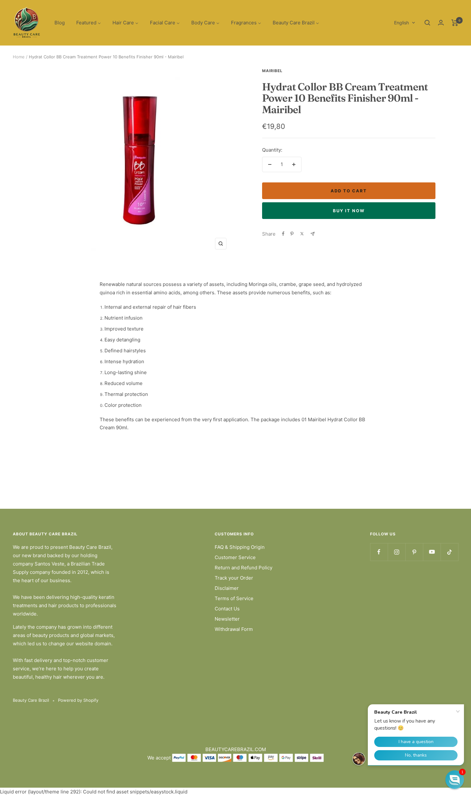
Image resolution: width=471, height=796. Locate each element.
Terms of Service (234, 598)
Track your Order (234, 578)
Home (19, 56)
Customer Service (235, 557)
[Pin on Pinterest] (291, 233)
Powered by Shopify (78, 700)
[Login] (441, 22)
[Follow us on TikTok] (449, 552)
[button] (454, 779)
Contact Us (227, 609)
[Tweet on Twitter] (302, 233)
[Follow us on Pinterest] (414, 552)
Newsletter (227, 619)
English (401, 22)
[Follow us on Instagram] (396, 552)
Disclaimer (227, 588)
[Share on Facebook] (283, 233)
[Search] (427, 23)
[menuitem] (59, 23)
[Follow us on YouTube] (432, 552)
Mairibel (272, 70)
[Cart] (454, 23)
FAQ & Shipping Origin (240, 547)
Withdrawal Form (234, 629)
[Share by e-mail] (312, 234)
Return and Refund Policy (243, 568)
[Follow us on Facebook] (379, 552)
